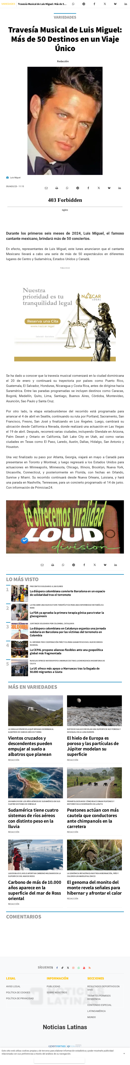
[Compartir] (73, 4)
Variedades (8, 4)
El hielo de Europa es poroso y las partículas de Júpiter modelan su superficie (93, 746)
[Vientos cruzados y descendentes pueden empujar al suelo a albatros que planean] (35, 710)
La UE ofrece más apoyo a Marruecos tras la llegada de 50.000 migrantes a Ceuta (64, 670)
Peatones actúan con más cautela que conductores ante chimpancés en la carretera (93, 818)
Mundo (91, 1017)
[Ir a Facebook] (57, 968)
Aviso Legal (13, 986)
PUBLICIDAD (53, 986)
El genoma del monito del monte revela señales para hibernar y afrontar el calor (94, 887)
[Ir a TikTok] (62, 968)
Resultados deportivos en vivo (103, 988)
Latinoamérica (96, 1011)
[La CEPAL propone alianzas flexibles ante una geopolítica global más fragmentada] (19, 649)
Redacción (63, 61)
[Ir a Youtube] (84, 968)
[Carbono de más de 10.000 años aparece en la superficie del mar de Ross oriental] (35, 855)
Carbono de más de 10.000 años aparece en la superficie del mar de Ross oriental (34, 890)
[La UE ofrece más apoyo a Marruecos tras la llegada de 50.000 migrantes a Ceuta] (19, 667)
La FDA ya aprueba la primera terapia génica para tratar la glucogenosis (67, 614)
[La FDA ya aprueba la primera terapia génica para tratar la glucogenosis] (19, 612)
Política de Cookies (18, 992)
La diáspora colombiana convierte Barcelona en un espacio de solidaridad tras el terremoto (67, 593)
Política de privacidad (20, 998)
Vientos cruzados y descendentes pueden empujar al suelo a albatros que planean (30, 746)
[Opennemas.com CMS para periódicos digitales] (65, 1046)
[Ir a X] (68, 968)
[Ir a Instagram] (73, 968)
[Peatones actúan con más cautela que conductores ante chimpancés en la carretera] (94, 782)
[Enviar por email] (46, 188)
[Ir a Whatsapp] (78, 968)
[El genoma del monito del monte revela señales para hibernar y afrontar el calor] (94, 855)
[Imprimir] (56, 188)
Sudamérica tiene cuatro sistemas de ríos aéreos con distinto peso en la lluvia (33, 818)
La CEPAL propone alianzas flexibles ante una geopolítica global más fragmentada (66, 651)
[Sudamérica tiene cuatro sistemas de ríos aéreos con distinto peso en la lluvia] (35, 782)
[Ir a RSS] (89, 968)
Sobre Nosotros (57, 992)
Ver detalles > (59, 1060)
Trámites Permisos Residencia (99, 997)
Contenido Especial (99, 1005)
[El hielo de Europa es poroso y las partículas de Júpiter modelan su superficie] (94, 710)
